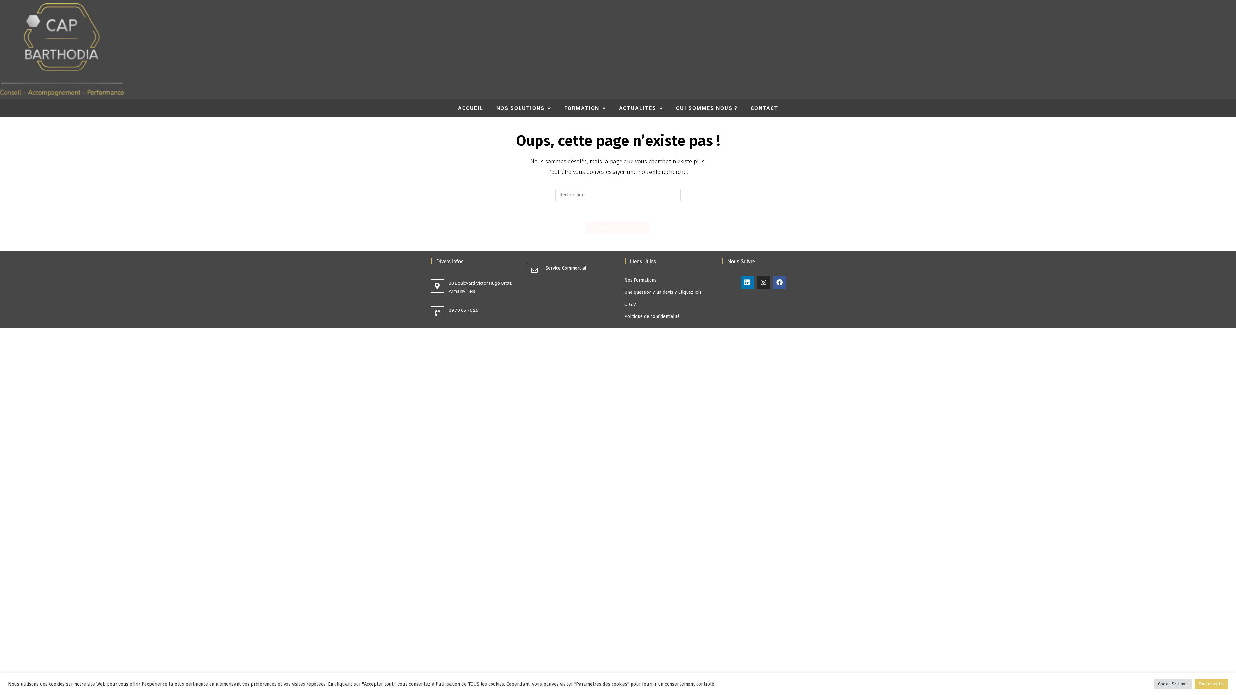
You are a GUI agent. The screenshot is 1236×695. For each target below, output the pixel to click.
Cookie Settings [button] (1173, 683)
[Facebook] (779, 282)
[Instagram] (763, 282)
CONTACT (764, 108)
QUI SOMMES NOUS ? (707, 108)
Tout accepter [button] (1211, 683)
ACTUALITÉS (637, 108)
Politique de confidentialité (652, 316)
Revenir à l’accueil (618, 227)
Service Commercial (566, 268)
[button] (524, 108)
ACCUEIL (470, 108)
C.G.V (630, 304)
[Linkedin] (747, 282)
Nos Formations (640, 280)
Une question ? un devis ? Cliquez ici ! (662, 292)
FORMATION (581, 108)
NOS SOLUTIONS (520, 108)
